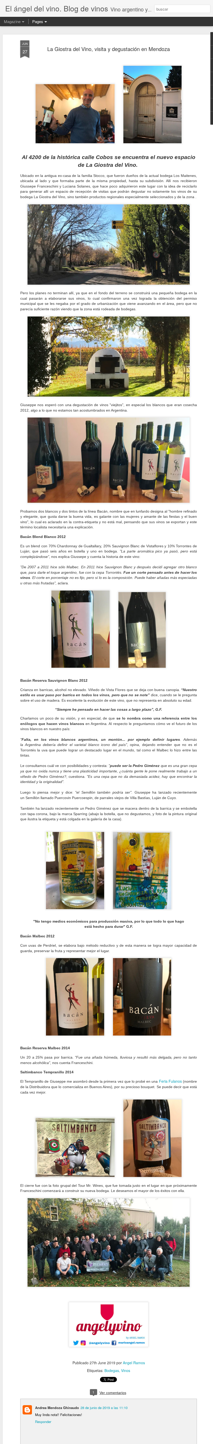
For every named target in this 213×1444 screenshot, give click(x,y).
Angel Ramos (134, 1362)
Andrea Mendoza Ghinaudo (57, 1407)
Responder (43, 1421)
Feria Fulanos (170, 1081)
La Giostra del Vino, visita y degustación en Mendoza (108, 49)
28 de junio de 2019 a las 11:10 (104, 1407)
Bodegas (111, 1370)
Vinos (125, 1370)
